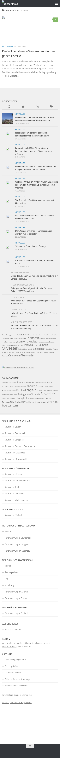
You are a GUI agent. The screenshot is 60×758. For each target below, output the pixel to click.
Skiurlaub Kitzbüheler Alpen (16, 500)
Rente (36, 345)
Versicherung (43, 352)
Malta (10, 345)
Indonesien (18, 338)
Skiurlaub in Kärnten (13, 474)
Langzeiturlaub (44, 342)
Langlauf (32, 341)
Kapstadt (42, 338)
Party (21, 345)
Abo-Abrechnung (9, 646)
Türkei (25, 352)
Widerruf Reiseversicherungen (18, 679)
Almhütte (5, 335)
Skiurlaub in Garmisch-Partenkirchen (20, 446)
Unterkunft (31, 352)
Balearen (30, 335)
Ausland (21, 334)
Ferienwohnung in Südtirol (16, 613)
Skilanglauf (39, 348)
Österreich (14, 355)
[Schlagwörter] (51, 107)
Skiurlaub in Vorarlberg (14, 493)
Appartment (12, 335)
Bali (34, 335)
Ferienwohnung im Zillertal (16, 591)
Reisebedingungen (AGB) (15, 659)
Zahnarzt (52, 352)
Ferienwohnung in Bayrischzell (18, 538)
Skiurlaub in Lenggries (14, 440)
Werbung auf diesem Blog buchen (17, 702)
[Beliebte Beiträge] (23, 107)
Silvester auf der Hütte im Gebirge (30, 246)
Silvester (10, 348)
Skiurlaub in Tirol (12, 487)
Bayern (8, 531)
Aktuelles (20, 114)
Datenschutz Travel (13, 672)
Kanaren (33, 338)
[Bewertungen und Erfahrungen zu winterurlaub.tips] (18, 367)
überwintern (28, 355)
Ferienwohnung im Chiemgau (17, 551)
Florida (46, 335)
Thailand (5, 352)
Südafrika (49, 349)
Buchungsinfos (11, 666)
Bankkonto (39, 335)
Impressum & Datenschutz (16, 685)
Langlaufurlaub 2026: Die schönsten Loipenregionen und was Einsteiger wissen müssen (34, 151)
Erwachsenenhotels (13, 629)
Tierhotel (11, 352)
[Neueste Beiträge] (9, 107)
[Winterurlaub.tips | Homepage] (12, 3)
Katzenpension (51, 338)
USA (37, 352)
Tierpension (19, 352)
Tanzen (55, 349)
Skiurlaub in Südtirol (13, 515)
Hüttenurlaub (6, 338)
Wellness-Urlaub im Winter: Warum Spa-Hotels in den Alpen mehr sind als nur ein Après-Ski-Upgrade (36, 185)
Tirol (6, 579)
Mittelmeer (15, 345)
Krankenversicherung (9, 342)
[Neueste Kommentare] (37, 107)
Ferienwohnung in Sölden (16, 598)
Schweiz (43, 344)
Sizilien (20, 349)
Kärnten (21, 341)
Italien (25, 338)
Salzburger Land (12, 572)
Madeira (5, 345)
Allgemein (7, 47)
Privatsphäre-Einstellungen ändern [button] (17, 695)
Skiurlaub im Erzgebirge (15, 452)
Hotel (50, 335)
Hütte (55, 335)
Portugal (28, 344)
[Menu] (56, 3)
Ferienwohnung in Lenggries (17, 544)
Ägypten (5, 356)
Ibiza (13, 338)
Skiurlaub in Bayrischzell (15, 433)
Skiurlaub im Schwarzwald (16, 459)
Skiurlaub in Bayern (13, 427)
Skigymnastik (27, 349)
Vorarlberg (9, 585)
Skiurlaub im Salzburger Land (17, 480)
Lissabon (52, 342)
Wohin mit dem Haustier (12, 643)
